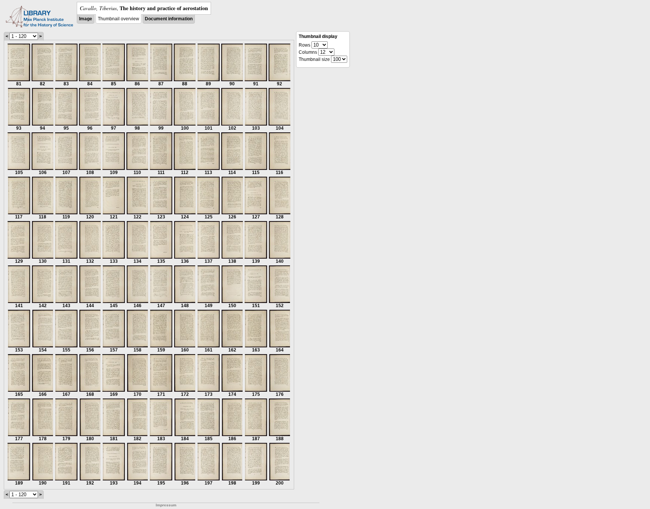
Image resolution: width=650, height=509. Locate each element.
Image (85, 18)
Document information (169, 18)
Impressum (166, 505)
